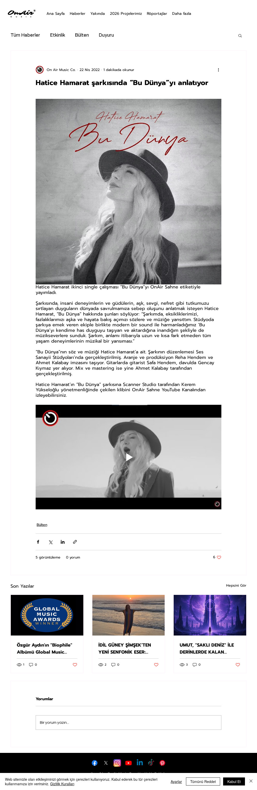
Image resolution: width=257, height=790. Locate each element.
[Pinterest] (162, 763)
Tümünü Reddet (203, 781)
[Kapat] (251, 781)
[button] (240, 35)
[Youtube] (128, 763)
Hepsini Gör (236, 585)
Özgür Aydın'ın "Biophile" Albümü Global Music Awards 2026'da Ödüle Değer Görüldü (44, 649)
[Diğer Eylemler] (218, 70)
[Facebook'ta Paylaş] (38, 541)
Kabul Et (234, 781)
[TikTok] (151, 763)
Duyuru (106, 35)
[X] (106, 763)
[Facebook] (94, 763)
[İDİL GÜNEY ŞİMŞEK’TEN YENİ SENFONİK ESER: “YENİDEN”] (128, 615)
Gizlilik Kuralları (62, 783)
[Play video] (128, 457)
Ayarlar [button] (176, 781)
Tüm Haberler (25, 35)
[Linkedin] (140, 763)
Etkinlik (57, 35)
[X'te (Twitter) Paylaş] (50, 541)
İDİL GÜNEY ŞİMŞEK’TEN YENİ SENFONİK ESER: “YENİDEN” (124, 649)
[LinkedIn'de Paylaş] (62, 541)
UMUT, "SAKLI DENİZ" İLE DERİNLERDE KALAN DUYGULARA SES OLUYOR (208, 649)
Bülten (82, 35)
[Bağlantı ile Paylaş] (75, 541)
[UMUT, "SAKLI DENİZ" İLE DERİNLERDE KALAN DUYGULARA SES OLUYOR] (210, 615)
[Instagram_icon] (117, 763)
